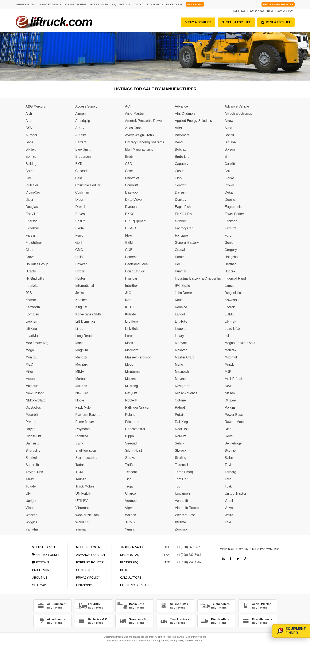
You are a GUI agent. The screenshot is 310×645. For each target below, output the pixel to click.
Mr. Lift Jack (234, 379)
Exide (79, 228)
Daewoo (131, 192)
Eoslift (80, 221)
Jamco (230, 285)
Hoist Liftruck (135, 271)
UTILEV (81, 500)
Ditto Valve (133, 199)
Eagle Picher (184, 207)
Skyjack (180, 450)
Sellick (179, 443)
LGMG (229, 314)
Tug (178, 486)
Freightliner (34, 242)
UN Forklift (83, 493)
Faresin (31, 235)
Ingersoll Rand (235, 278)
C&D (128, 164)
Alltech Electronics (238, 113)
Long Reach (84, 336)
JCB (29, 293)
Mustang (131, 386)
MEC (29, 364)
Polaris (130, 414)
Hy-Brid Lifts (35, 278)
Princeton (132, 422)
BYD (78, 164)
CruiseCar (33, 192)
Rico (228, 429)
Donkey (180, 199)
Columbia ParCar (87, 185)
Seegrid (131, 443)
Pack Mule (83, 407)
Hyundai (131, 278)
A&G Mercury (35, 106)
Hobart (80, 271)
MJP (228, 371)
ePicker (180, 221)
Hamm (180, 257)
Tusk (228, 486)
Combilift (131, 185)
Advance (181, 106)
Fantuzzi (231, 228)
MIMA (79, 371)
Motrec (130, 379)
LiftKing (31, 328)
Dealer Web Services (278, 4)
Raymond (82, 429)
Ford (228, 235)
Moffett (31, 379)
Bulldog (31, 164)
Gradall (180, 250)
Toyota (31, 486)
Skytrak (230, 450)
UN (28, 493)
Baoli (29, 142)
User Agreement (160, 640)
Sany (79, 443)
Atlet (178, 128)
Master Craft (184, 357)
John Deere (183, 293)
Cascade (82, 171)
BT (227, 156)
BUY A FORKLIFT (199, 22)
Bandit (229, 135)
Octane (180, 400)
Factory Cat (184, 228)
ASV (29, 128)
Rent (58, 607)
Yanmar (81, 529)
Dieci (29, 199)
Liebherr (32, 321)
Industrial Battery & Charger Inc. (199, 278)
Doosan (230, 199)
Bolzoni (230, 149)
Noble (79, 400)
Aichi (29, 113)
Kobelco (181, 307)
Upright (31, 500)
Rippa (129, 436)
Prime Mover (84, 422)
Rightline (81, 436)
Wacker (31, 515)
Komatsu (32, 314)
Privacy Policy (177, 640)
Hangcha (231, 257)
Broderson (83, 156)
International (84, 285)
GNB (128, 250)
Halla (79, 257)
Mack (129, 343)
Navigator (182, 386)
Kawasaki (232, 300)
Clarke (229, 178)
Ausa (228, 128)
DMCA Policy (195, 640)
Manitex (230, 350)
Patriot (180, 407)
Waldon (130, 515)
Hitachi (31, 271)
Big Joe (230, 142)
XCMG (130, 522)
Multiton (81, 386)
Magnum (81, 350)
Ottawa (230, 400)
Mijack (229, 364)
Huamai (180, 271)
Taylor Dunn (34, 472)
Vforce (30, 508)
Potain (180, 414)
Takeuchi (181, 465)
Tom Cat (181, 479)
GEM (129, 242)
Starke (130, 457)
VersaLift (181, 500)
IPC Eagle (182, 285)
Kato (128, 300)
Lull (227, 336)
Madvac (181, 343)
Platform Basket (87, 414)
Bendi (179, 142)
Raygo (30, 429)
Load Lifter (233, 328)
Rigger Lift (33, 436)
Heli (177, 264)
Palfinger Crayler (137, 407)
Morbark (81, 379)
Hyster (80, 278)
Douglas (32, 207)
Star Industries (86, 457)
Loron (129, 336)
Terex (30, 479)
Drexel (80, 207)
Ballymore (182, 135)
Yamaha (32, 529)
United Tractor (235, 493)
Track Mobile (84, 486)
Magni (30, 350)
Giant (30, 250)
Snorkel (31, 457)
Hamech (131, 257)
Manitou (31, 357)
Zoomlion (182, 529)
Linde (79, 328)
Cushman (82, 192)
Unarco (130, 493)
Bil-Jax (31, 149)
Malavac (181, 350)
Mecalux (81, 364)
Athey (79, 128)
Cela (78, 178)
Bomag (31, 156)
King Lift (81, 307)
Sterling (180, 457)
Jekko (79, 293)
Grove (30, 257)
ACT (128, 106)
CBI (28, 178)
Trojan (129, 486)
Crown (229, 185)
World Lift (82, 522)
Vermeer (131, 500)
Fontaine (181, 235)
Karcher (81, 300)
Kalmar (31, 300)
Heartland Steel (136, 264)
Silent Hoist (133, 450)
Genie (229, 242)
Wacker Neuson (87, 515)
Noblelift (131, 400)
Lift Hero (131, 321)
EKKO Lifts (183, 214)
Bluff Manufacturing (139, 149)
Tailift (129, 465)
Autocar (31, 135)
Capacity (181, 164)
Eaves (80, 214)
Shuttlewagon (85, 450)
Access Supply (86, 106)
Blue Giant (83, 149)
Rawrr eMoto (234, 422)
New (228, 386)
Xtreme (180, 522)
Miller (29, 371)
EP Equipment (136, 221)
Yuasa (129, 529)
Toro (228, 479)
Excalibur (32, 228)
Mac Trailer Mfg (37, 343)
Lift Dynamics (85, 321)
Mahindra (132, 350)
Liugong (180, 328)
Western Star (185, 515)
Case (129, 171)
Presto (31, 422)
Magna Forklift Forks (240, 343)
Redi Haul (182, 429)
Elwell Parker (234, 214)
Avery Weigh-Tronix (139, 135)
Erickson (231, 221)
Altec (29, 121)
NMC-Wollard (36, 400)
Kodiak (230, 307)
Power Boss (234, 414)
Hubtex (230, 271)
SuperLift (32, 465)
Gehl (78, 242)
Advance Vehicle (237, 106)
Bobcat (180, 149)
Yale (228, 522)
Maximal (231, 357)
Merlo (179, 364)
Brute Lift (182, 156)
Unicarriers (183, 493)
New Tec (82, 393)
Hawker (81, 264)
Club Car (32, 185)
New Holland (35, 393)
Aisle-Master (134, 113)
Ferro (79, 235)
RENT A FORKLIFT (278, 22)
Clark (178, 178)
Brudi (129, 156)
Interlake (32, 285)
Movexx (180, 379)
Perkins (230, 407)
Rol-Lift (180, 436)
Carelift (230, 164)
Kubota (130, 314)
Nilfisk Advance (186, 393)
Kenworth (33, 307)
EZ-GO (130, 228)
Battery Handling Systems (144, 142)
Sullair (229, 457)
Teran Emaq (184, 472)
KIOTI (129, 307)
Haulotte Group (37, 264)
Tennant (131, 472)
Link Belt (131, 328)
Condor (180, 185)
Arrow (229, 121)
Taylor (229, 465)
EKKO (130, 214)
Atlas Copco (134, 128)
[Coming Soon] (223, 558)
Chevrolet (132, 178)
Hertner (230, 264)
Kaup (179, 300)
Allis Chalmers (185, 113)
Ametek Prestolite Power (144, 121)
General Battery (187, 242)
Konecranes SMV (88, 314)
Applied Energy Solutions (193, 121)
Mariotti (81, 357)
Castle (180, 171)
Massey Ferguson (138, 357)
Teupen (80, 479)
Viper (129, 508)
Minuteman (133, 371)
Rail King (181, 422)
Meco (129, 364)
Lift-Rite (181, 321)
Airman (80, 113)
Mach (79, 343)
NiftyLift (131, 393)
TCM (79, 472)
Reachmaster (135, 429)
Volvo (229, 508)
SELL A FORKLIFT (238, 22)
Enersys (32, 221)
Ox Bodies (33, 407)
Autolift (80, 135)
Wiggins (31, 522)
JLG (128, 293)
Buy (49, 607)
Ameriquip (82, 121)
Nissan (230, 393)
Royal (229, 436)
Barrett (80, 142)
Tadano (80, 465)
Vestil (229, 500)
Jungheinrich (234, 293)
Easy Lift (32, 214)
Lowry (179, 336)
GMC (79, 250)
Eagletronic (233, 207)
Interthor (131, 285)
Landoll (180, 314)
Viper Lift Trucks (187, 508)
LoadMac (32, 336)
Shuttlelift (33, 450)
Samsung (32, 443)
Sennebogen (234, 443)
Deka (229, 192)
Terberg (230, 472)
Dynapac (131, 207)
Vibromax (82, 508)
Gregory (231, 250)
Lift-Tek (230, 321)
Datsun (180, 192)
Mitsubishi (182, 371)
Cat (227, 171)
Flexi (128, 235)
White (229, 515)
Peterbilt (32, 414)
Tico (128, 479)
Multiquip (32, 386)
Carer (30, 171)
